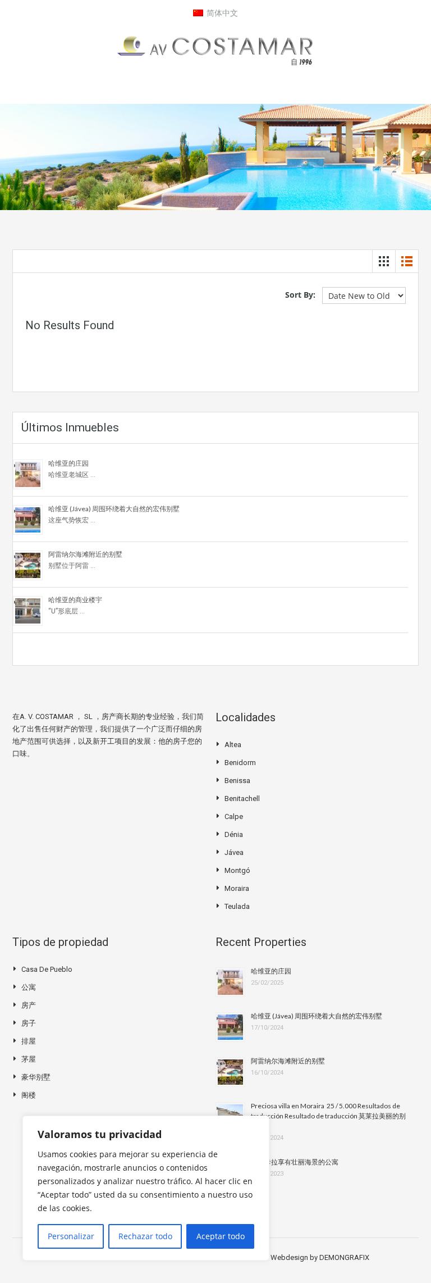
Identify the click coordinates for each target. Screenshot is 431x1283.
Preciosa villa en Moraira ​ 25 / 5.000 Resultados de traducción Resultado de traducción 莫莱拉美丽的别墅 (328, 1116)
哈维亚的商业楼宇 (75, 599)
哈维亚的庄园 (68, 463)
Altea (232, 744)
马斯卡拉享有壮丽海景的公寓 (294, 1162)
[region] (145, 1188)
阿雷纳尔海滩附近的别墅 (85, 554)
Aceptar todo (220, 1236)
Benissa (237, 780)
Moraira (236, 888)
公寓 (28, 987)
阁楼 (28, 1095)
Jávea (234, 852)
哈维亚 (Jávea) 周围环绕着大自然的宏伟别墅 (114, 508)
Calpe (233, 816)
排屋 (28, 1041)
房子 (28, 1023)
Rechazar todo (145, 1236)
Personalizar (71, 1236)
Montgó (237, 870)
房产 (28, 1005)
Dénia (233, 834)
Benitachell (242, 798)
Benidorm (240, 762)
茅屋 (28, 1059)
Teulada (237, 906)
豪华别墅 (36, 1077)
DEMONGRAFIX (344, 1257)
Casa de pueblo (46, 969)
